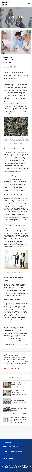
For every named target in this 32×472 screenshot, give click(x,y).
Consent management (21, 467)
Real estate (9, 57)
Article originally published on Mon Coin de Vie (16, 344)
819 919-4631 (9, 449)
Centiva (18, 470)
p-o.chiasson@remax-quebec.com (15, 451)
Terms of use (12, 467)
